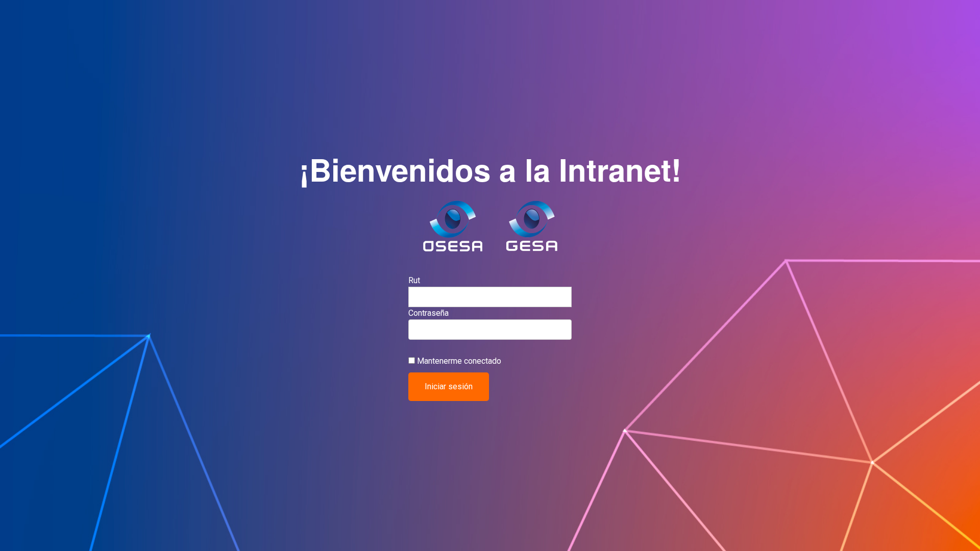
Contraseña (428, 313)
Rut (414, 280)
